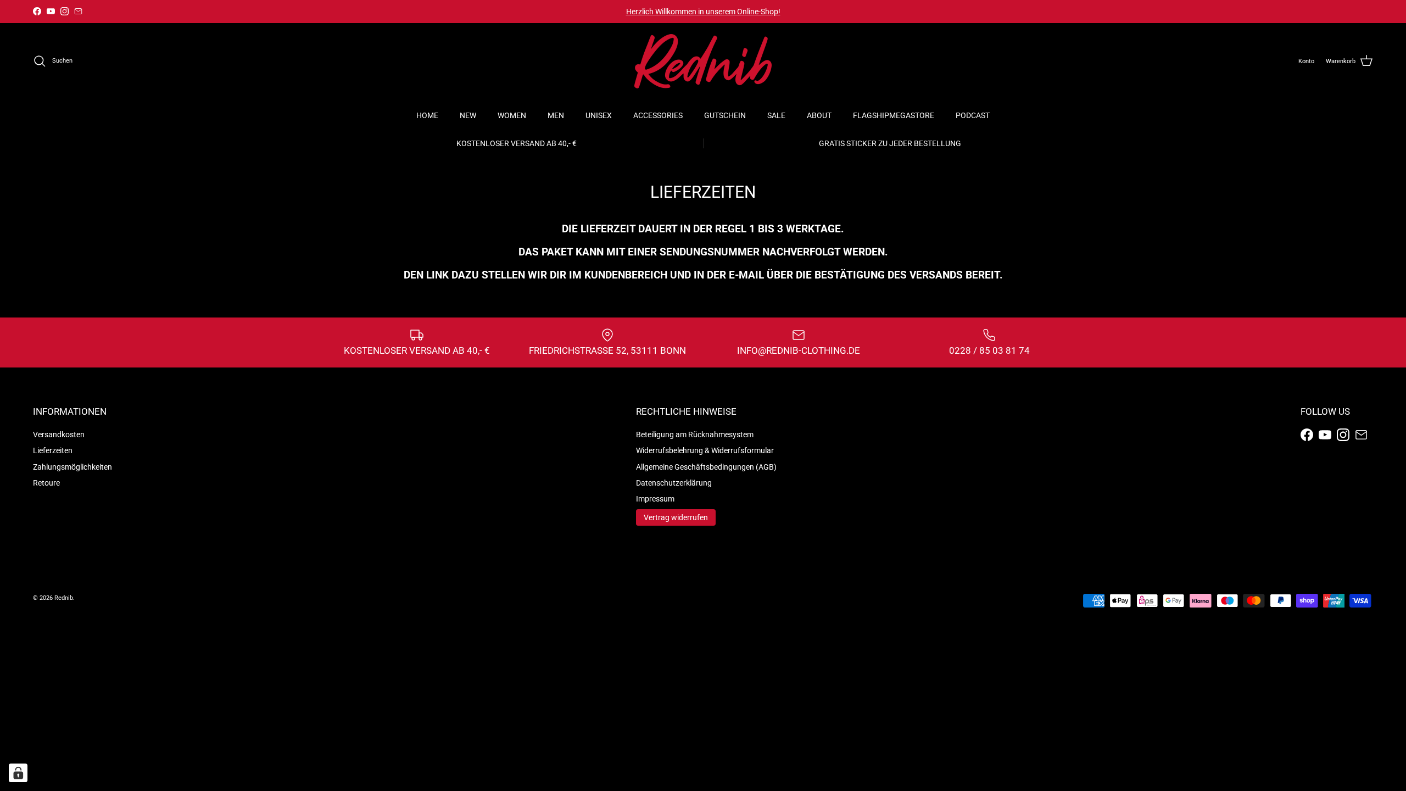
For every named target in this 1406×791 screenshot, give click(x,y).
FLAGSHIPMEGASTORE (893, 115)
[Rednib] (703, 61)
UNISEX (598, 115)
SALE (776, 115)
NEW (468, 115)
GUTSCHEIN (725, 115)
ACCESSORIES (658, 115)
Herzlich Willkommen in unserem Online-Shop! (703, 11)
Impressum (655, 498)
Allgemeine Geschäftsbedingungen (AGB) (706, 467)
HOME (427, 115)
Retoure (46, 482)
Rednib (63, 597)
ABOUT (819, 115)
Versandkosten (59, 434)
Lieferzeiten (52, 450)
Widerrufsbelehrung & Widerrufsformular (705, 450)
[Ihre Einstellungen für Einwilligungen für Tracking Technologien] (18, 773)
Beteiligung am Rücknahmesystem (695, 434)
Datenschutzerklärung (674, 482)
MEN (556, 115)
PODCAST (973, 115)
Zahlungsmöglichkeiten (72, 467)
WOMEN (512, 115)
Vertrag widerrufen (676, 517)
